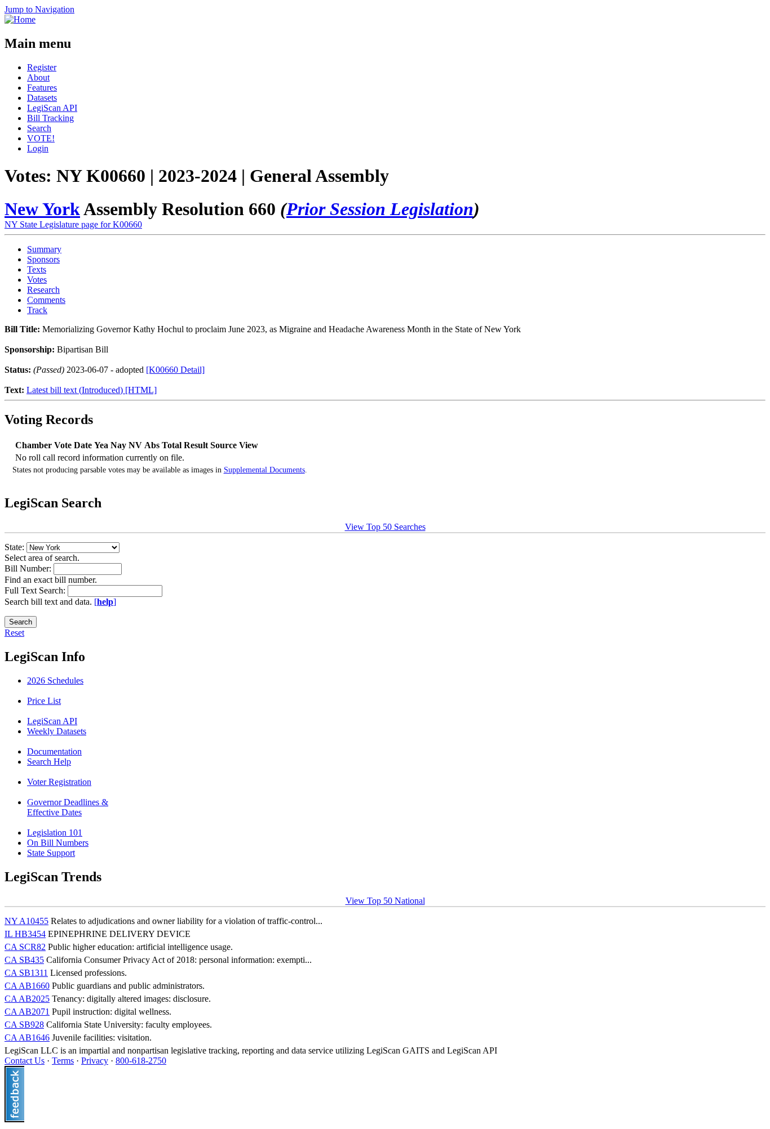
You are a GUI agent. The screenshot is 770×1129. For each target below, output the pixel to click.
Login (37, 148)
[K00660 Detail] (175, 369)
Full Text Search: (36, 590)
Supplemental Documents (264, 470)
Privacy (94, 1060)
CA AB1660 (27, 985)
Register (41, 67)
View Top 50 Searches (385, 527)
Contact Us (25, 1060)
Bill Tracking (50, 118)
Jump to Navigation (39, 9)
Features (42, 87)
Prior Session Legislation (379, 209)
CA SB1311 (26, 973)
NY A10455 (26, 921)
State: (15, 547)
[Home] (20, 19)
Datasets (42, 97)
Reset (14, 632)
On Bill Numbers (57, 842)
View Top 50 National (385, 900)
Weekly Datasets (56, 731)
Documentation (54, 751)
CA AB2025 (27, 998)
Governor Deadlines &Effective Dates (67, 807)
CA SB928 (24, 1024)
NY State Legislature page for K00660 (73, 224)
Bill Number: (29, 568)
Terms (63, 1060)
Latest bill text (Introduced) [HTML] (91, 390)
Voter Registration (59, 782)
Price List (44, 701)
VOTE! (41, 138)
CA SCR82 (25, 947)
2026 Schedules (55, 680)
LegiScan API (52, 108)
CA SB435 (24, 960)
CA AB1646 (27, 1037)
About (38, 77)
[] (105, 601)
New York (42, 209)
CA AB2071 (27, 1011)
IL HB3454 (25, 934)
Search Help (49, 761)
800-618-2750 (141, 1060)
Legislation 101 (54, 832)
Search (39, 128)
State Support (51, 853)
